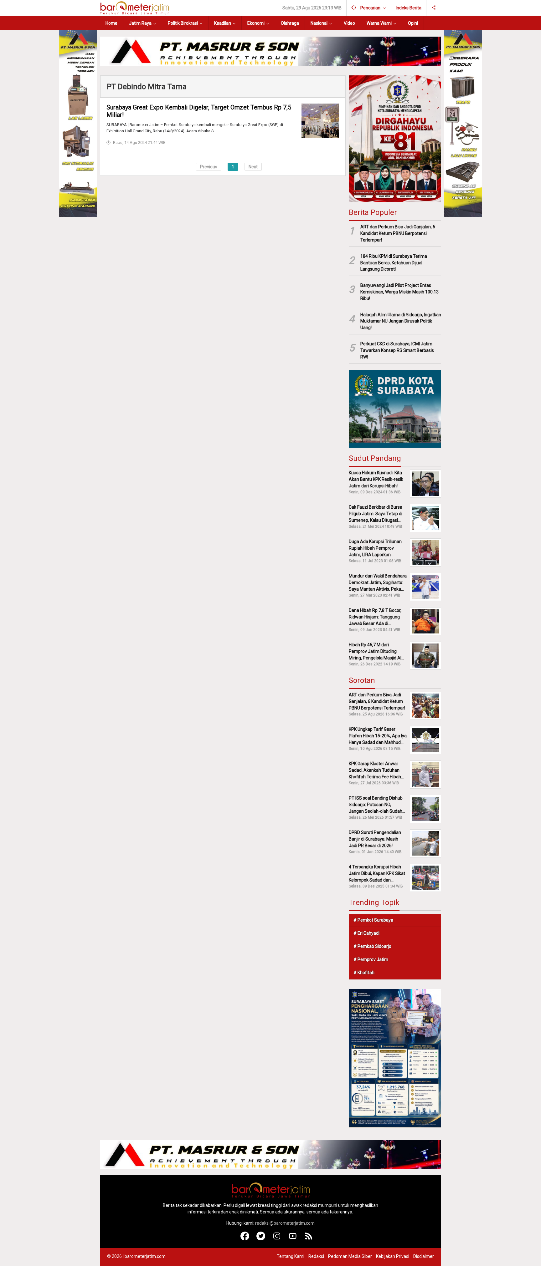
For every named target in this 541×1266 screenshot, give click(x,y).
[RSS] (308, 1238)
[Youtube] (292, 1238)
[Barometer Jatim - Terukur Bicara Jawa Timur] (134, 7)
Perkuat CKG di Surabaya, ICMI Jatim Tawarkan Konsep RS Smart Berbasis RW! (397, 350)
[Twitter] (260, 1238)
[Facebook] (245, 1238)
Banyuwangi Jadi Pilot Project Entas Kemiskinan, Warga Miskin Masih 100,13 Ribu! (399, 292)
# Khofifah (363, 972)
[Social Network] (433, 8)
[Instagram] (276, 1238)
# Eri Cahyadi (366, 933)
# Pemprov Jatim (370, 959)
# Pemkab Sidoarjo (372, 946)
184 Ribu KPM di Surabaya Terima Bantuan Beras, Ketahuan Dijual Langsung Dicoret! (393, 263)
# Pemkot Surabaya (373, 920)
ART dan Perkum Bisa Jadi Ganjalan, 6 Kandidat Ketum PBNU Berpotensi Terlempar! (397, 233)
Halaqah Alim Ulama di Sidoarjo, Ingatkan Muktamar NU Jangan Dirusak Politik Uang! (400, 321)
